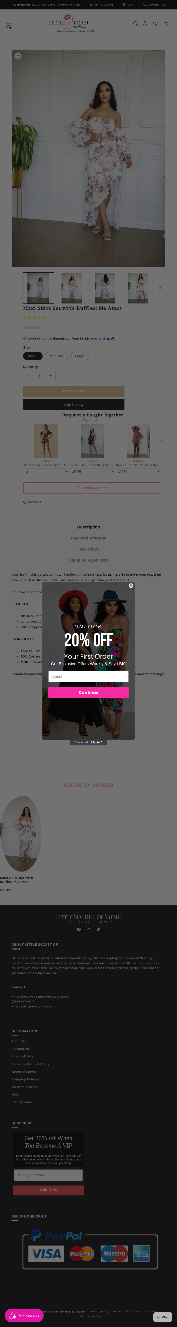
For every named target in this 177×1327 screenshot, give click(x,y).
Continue (89, 692)
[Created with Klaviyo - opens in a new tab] (88, 742)
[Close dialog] (131, 585)
